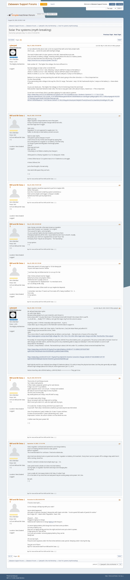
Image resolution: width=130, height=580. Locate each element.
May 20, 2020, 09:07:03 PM (34, 378)
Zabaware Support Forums (22, 4)
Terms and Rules (113, 576)
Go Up (10, 556)
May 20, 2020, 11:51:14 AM (34, 308)
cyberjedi (13, 45)
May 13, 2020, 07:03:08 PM (34, 45)
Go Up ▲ (121, 576)
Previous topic (108, 34)
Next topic (117, 34)
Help (106, 576)
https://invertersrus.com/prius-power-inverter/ (42, 60)
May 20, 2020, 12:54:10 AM (34, 115)
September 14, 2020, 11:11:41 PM (36, 443)
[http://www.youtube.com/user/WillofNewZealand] (10, 144)
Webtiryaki (14, 576)
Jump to (95, 564)
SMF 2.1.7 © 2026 (10, 578)
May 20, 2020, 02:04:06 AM (34, 224)
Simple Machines (20, 578)
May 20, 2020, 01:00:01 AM (34, 185)
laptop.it (51, 522)
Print (119, 40)
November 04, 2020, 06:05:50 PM (36, 499)
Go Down (11, 40)
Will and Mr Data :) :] (17, 116)
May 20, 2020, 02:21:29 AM (34, 263)
